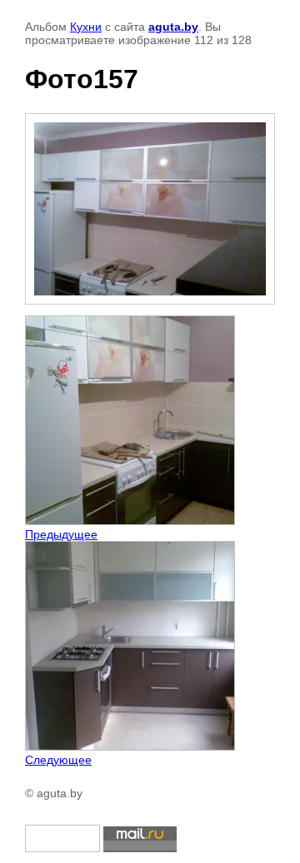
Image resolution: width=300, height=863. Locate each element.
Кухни (86, 26)
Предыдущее (61, 534)
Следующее (58, 759)
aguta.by (173, 26)
